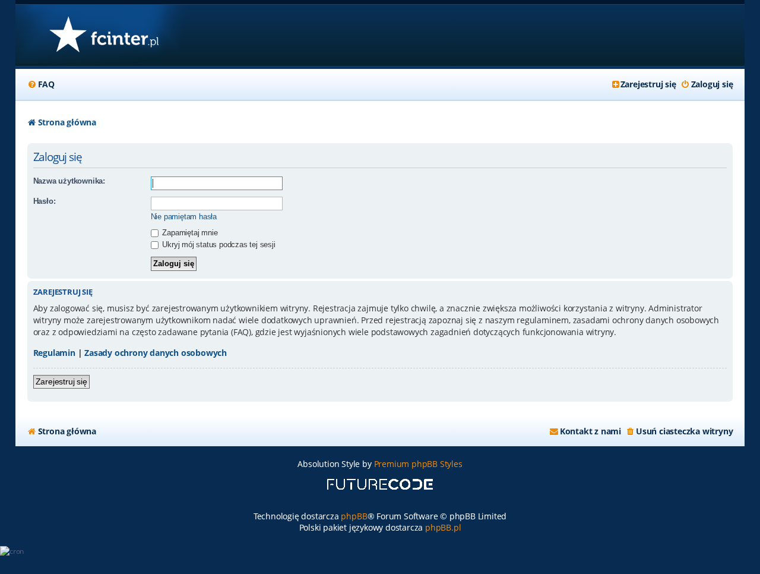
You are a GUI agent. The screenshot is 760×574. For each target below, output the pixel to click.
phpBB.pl (443, 527)
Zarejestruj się (61, 381)
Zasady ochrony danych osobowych (155, 352)
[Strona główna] (103, 35)
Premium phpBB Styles (418, 463)
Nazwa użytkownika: (69, 180)
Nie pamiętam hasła (184, 216)
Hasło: (44, 201)
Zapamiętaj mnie (189, 232)
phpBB (354, 516)
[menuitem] (41, 84)
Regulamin (54, 352)
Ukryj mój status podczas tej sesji (218, 244)
